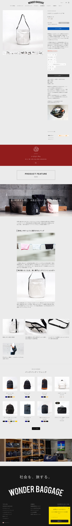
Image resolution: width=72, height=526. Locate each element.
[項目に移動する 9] (33, 53)
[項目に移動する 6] (22, 53)
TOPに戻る (5, 504)
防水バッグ (5, 516)
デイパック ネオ (10, 393)
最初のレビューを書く (63, 135)
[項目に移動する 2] (7, 53)
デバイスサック (27, 417)
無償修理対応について (36, 506)
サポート (60, 5)
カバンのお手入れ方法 (36, 508)
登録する (60, 521)
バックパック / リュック (8, 510)
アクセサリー (6, 518)
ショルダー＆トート (7, 512)
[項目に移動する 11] (40, 53)
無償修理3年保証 (64, 22)
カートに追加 (58, 28)
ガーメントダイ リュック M (10, 417)
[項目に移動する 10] (36, 53)
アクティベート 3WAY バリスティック (62, 418)
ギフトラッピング (35, 510)
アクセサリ (36, 5)
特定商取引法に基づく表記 (63, 504)
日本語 (62, 2)
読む (36, 162)
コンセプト (49, 5)
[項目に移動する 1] (4, 53)
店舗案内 (54, 5)
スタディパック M (62, 393)
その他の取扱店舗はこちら (36, 457)
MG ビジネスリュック (45, 417)
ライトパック (27, 393)
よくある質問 (34, 512)
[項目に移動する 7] (25, 53)
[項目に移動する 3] (11, 53)
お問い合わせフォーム (36, 514)
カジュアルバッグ (28, 5)
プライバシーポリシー (62, 506)
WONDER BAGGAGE (52, 10)
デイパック (44, 393)
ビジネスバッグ (20, 5)
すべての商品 (12, 5)
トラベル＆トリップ (7, 514)
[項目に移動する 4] (15, 53)
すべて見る (36, 428)
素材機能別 (42, 5)
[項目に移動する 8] (29, 53)
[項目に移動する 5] (18, 53)
